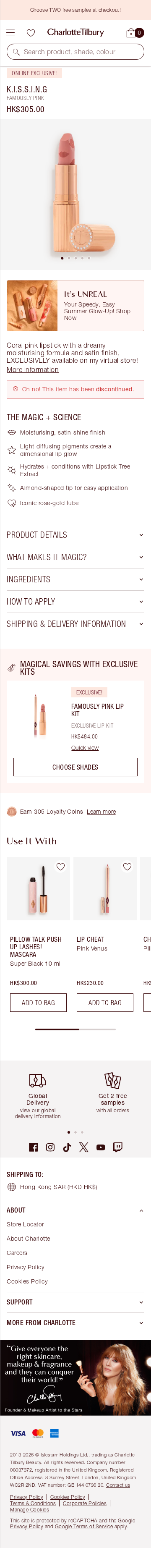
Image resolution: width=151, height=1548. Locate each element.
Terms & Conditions (33, 1503)
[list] (75, 194)
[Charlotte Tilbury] (75, 33)
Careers (17, 1252)
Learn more (101, 811)
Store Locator (25, 1224)
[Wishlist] (31, 33)
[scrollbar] (75, 1029)
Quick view (85, 747)
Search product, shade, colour (70, 51)
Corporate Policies (85, 1503)
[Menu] (10, 33)
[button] (16, 51)
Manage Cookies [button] (29, 1509)
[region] (75, 721)
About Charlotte (28, 1238)
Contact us (118, 1485)
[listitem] (75, 194)
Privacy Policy (25, 1266)
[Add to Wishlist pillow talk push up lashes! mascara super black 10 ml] (60, 866)
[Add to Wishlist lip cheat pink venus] (127, 866)
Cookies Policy (27, 1281)
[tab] (62, 258)
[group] (36, 938)
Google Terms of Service (84, 1526)
